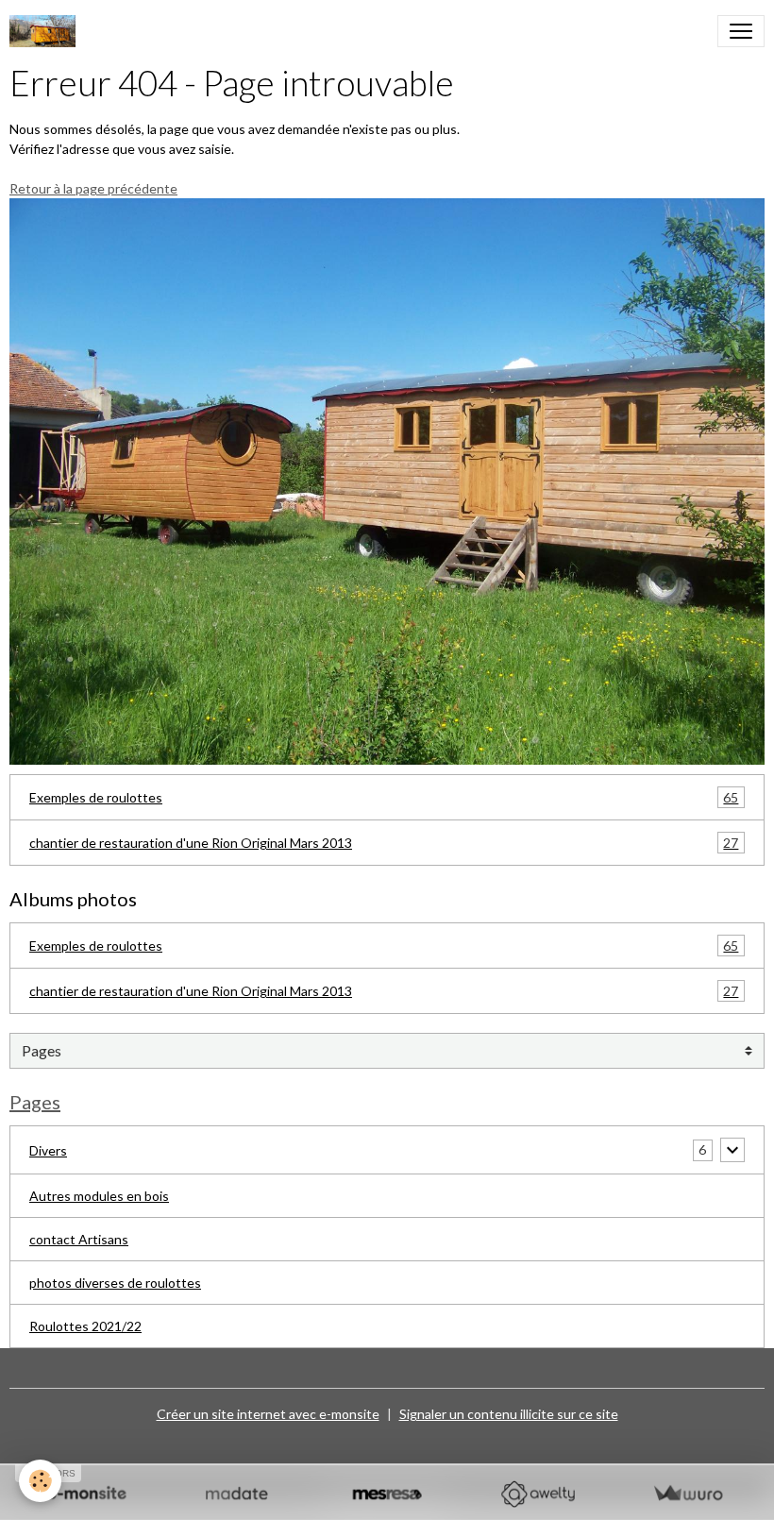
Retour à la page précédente (93, 188)
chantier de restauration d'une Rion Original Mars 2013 (383, 843)
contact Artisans (78, 1239)
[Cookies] (40, 1481)
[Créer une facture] (687, 1494)
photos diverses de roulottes (115, 1283)
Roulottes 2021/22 (85, 1326)
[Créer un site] (86, 1494)
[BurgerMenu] (741, 31)
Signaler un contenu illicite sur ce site (508, 1414)
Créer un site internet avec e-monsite (268, 1414)
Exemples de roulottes (383, 797)
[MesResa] (386, 1494)
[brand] (46, 31)
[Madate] (236, 1494)
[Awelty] (537, 1494)
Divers (48, 1150)
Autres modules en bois (99, 1196)
